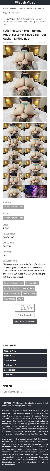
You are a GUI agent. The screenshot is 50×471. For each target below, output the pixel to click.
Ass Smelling (32, 283)
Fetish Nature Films (13, 206)
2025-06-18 (8, 42)
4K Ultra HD (9, 299)
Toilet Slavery (29, 293)
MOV (20, 299)
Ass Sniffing (28, 288)
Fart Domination (12, 293)
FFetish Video (25, 2)
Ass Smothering (11, 288)
